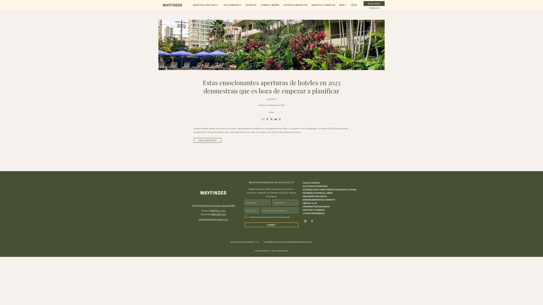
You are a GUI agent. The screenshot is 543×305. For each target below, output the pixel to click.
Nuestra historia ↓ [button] (206, 4)
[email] (263, 119)
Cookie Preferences (313, 213)
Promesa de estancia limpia (318, 192)
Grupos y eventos (323, 4)
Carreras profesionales (316, 206)
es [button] (355, 4)
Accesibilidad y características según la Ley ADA (329, 189)
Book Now (374, 3)
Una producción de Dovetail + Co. (244, 242)
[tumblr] (280, 119)
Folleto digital (311, 182)
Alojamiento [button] (232, 4)
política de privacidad (315, 186)
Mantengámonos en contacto (319, 199)
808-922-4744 (217, 210)
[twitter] (271, 119)
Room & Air (374, 8)
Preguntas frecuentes (315, 196)
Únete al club (310, 203)
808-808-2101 (218, 214)
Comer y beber (270, 4)
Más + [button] (343, 4)
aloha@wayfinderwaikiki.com (213, 219)
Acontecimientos (295, 4)
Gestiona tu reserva (314, 209)
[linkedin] (275, 119)
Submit (271, 224)
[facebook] (267, 119)
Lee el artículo (207, 140)
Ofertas (250, 4)
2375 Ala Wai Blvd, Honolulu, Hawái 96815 (213, 205)
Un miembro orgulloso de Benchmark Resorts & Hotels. (288, 242)
